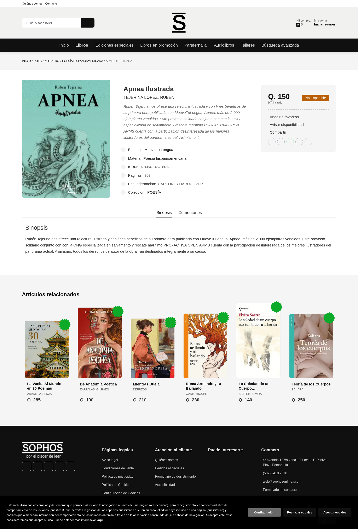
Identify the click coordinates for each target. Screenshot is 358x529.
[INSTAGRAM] (48, 466)
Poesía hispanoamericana (82, 61)
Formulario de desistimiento (175, 476)
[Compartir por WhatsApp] (290, 141)
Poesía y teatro (46, 61)
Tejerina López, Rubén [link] (148, 97)
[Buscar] (87, 23)
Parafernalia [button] (195, 45)
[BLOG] (70, 466)
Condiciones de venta (118, 468)
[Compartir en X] (281, 141)
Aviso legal (110, 460)
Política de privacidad (117, 476)
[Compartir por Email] (299, 141)
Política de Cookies (116, 485)
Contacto (51, 3)
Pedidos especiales (169, 468)
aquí (100, 520)
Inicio (26, 61)
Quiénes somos (32, 3)
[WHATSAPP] (59, 466)
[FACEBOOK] (26, 466)
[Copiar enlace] (308, 141)
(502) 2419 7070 (275, 473)
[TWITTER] (37, 466)
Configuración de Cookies (121, 493)
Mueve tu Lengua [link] (158, 150)
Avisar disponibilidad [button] (287, 125)
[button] (304, 22)
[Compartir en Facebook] (272, 141)
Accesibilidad (165, 485)
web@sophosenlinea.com (282, 481)
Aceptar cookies (334, 512)
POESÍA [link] (154, 192)
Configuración (264, 512)
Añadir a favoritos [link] (284, 117)
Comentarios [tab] (190, 212)
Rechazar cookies (299, 512)
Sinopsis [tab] (164, 212)
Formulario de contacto (280, 490)
